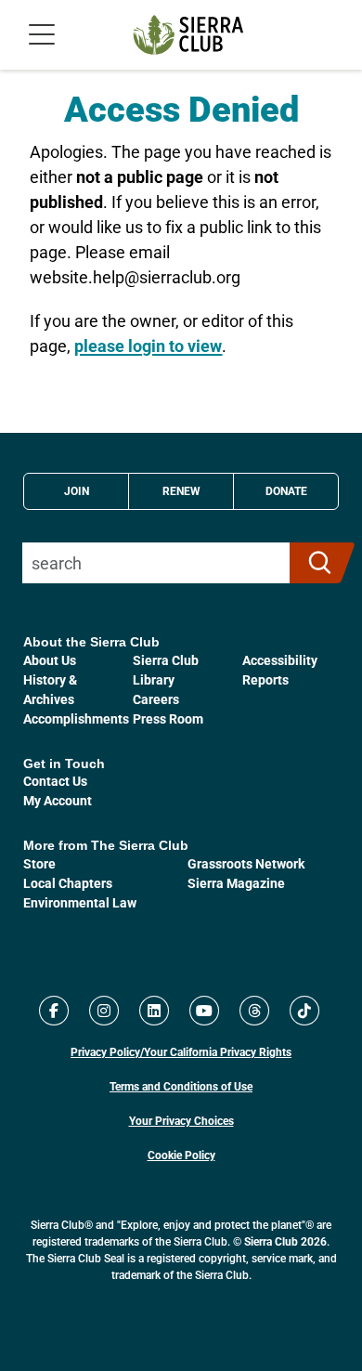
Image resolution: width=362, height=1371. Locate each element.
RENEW (181, 490)
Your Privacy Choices (181, 1120)
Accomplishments (76, 718)
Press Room (168, 718)
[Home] (188, 35)
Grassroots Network (245, 863)
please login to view (148, 345)
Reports (265, 679)
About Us (49, 660)
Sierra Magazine (236, 883)
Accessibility (279, 660)
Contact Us (55, 781)
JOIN (76, 490)
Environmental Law (79, 902)
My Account (57, 800)
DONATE (286, 490)
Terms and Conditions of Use (181, 1085)
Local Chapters (67, 883)
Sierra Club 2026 (285, 1241)
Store (39, 863)
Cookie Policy (181, 1154)
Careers (156, 699)
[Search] (314, 562)
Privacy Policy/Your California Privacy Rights (181, 1051)
